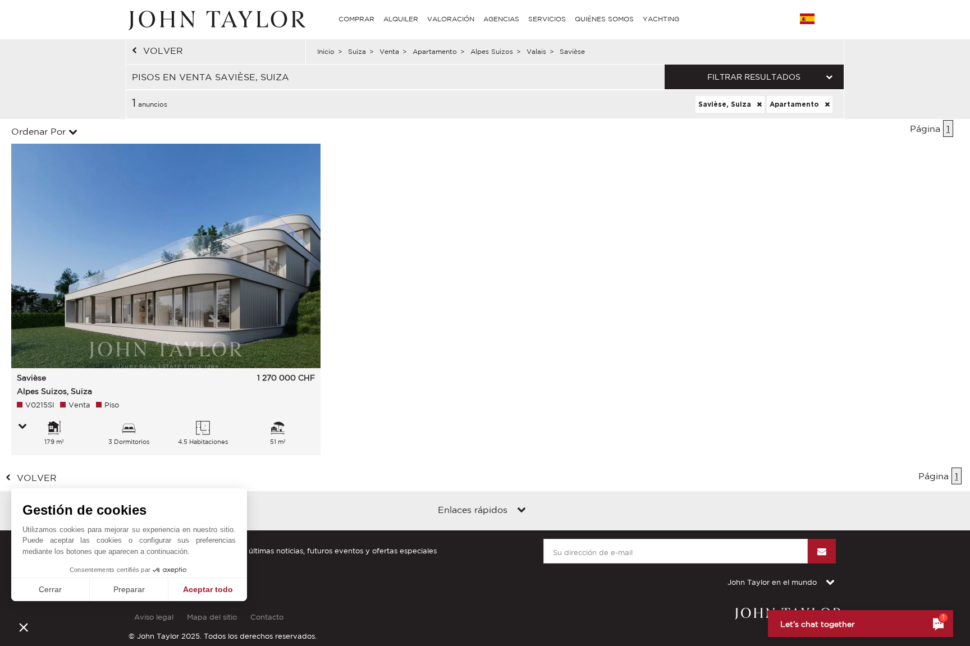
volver (163, 50)
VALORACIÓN (450, 18)
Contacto (266, 617)
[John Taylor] (215, 19)
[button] (23, 626)
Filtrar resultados (753, 76)
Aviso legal (153, 617)
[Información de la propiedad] (22, 427)
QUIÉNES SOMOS (604, 18)
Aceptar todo (208, 589)
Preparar (129, 589)
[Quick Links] (521, 510)
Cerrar (50, 589)
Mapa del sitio (212, 617)
